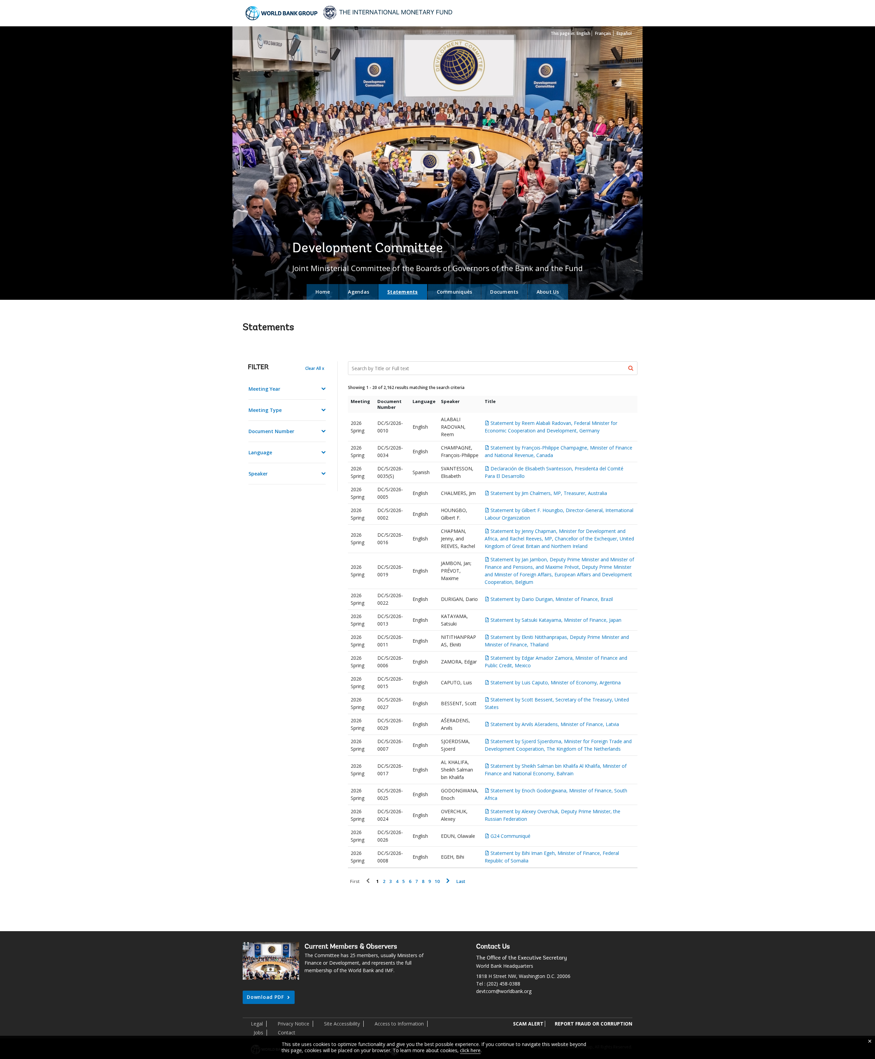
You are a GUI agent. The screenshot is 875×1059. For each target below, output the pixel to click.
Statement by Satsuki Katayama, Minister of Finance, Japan (555, 620)
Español (624, 33)
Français (603, 33)
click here (470, 1050)
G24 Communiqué (510, 836)
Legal (257, 1023)
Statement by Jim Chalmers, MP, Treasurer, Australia (548, 493)
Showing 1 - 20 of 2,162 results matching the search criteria (406, 387)
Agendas (358, 292)
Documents (504, 292)
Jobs (258, 1032)
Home (322, 292)
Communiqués (454, 292)
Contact (286, 1032)
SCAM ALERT (528, 1023)
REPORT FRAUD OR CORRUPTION (593, 1023)
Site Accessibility (342, 1023)
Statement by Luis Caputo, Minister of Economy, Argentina (555, 682)
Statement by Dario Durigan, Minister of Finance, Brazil (551, 599)
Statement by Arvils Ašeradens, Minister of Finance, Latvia (554, 724)
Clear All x (314, 368)
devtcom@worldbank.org (503, 991)
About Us (548, 292)
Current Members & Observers (351, 946)
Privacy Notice (293, 1023)
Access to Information (399, 1023)
